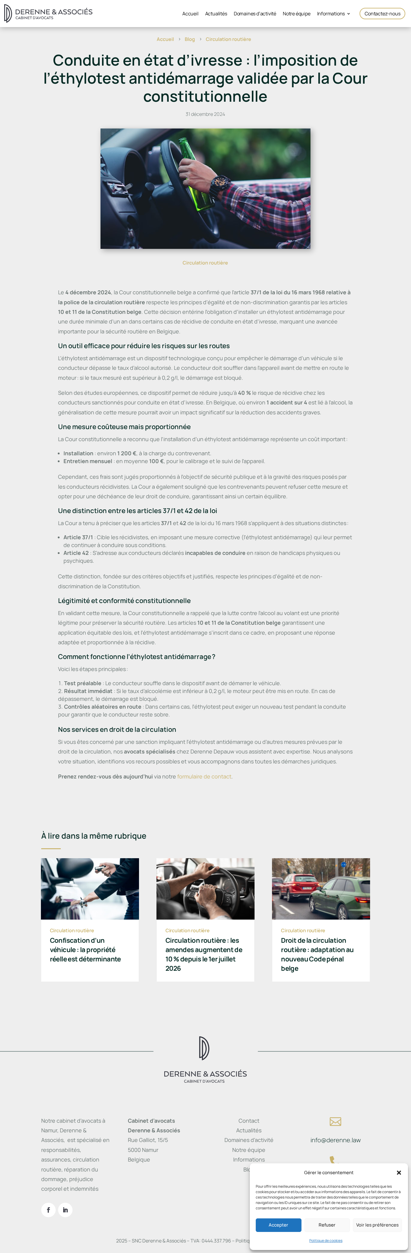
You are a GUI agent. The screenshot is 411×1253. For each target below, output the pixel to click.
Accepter (278, 1225)
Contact (249, 1120)
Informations (331, 14)
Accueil (190, 14)
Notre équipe (297, 14)
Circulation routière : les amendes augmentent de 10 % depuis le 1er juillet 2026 (203, 954)
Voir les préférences (377, 1225)
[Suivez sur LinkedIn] (65, 1210)
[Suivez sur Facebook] (48, 1210)
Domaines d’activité (255, 14)
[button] (399, 1173)
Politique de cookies (325, 1240)
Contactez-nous (382, 13)
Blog (249, 1169)
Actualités (216, 14)
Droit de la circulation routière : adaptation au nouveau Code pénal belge (317, 954)
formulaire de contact (204, 776)
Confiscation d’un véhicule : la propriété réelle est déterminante (85, 950)
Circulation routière (205, 262)
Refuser (327, 1225)
